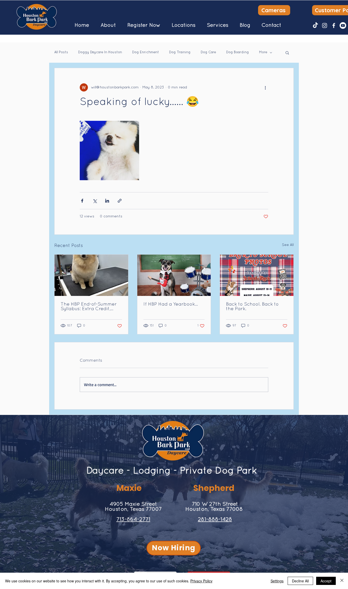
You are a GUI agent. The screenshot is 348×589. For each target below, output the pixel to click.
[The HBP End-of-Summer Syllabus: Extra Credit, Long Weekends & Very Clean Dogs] (91, 275)
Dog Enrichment (145, 52)
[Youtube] (343, 25)
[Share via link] (119, 200)
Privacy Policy (201, 580)
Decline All (300, 580)
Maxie (129, 488)
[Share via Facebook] (82, 200)
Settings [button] (277, 580)
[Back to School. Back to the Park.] (256, 275)
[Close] (342, 581)
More (263, 52)
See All (288, 245)
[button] (108, 25)
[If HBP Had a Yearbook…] (174, 275)
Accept (325, 580)
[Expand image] (109, 150)
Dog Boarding (237, 52)
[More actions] (265, 87)
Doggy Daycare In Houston (100, 52)
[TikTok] (315, 25)
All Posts (61, 52)
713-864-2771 (133, 519)
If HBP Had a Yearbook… (170, 304)
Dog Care (208, 52)
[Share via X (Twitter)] (94, 200)
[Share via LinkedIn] (107, 200)
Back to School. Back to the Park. (252, 306)
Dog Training (180, 52)
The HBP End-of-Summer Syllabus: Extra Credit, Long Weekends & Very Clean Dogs (89, 306)
